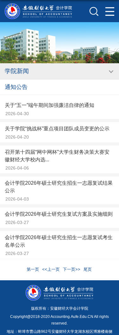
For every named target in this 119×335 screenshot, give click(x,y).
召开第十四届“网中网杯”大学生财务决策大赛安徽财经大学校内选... (57, 155)
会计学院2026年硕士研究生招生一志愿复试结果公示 (59, 186)
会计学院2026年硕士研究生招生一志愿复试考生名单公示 (59, 241)
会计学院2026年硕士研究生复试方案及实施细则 (59, 214)
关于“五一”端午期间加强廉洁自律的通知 (49, 105)
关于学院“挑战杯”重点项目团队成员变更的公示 (57, 128)
